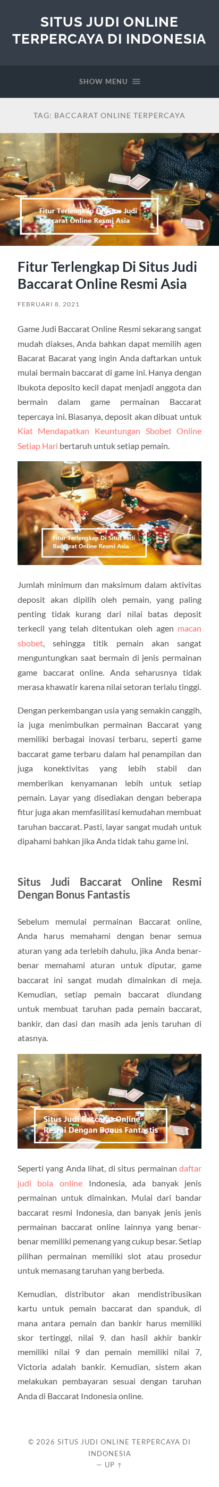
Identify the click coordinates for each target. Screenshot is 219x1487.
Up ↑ (114, 1464)
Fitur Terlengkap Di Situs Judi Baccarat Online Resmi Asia (107, 275)
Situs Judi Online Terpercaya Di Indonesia (109, 30)
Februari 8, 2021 (49, 304)
